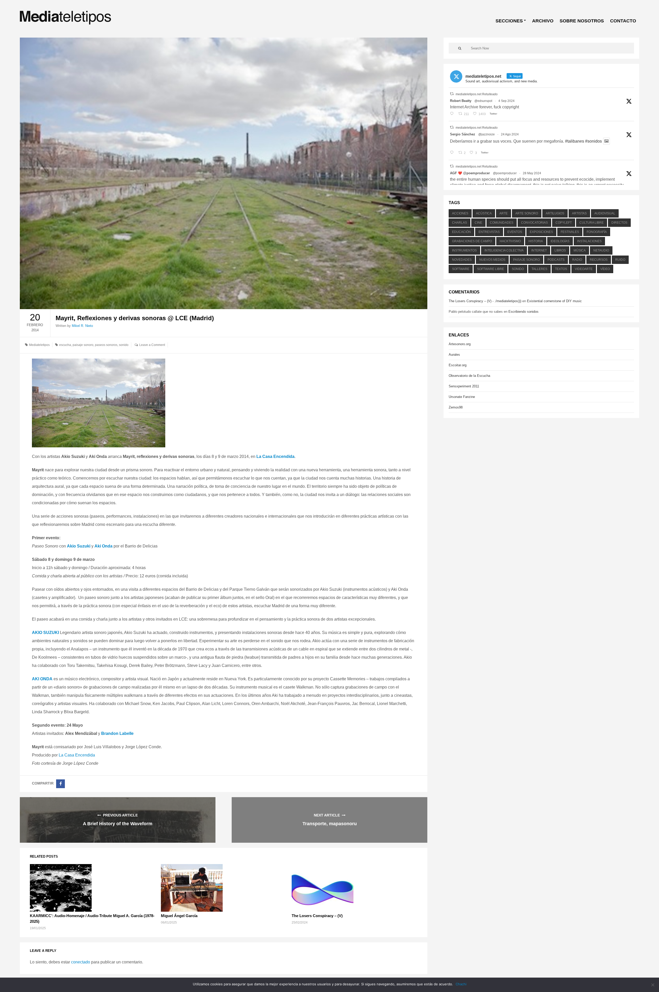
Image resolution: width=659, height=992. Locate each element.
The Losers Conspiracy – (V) (317, 915)
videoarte (584, 269)
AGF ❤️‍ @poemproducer (470, 173)
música (580, 250)
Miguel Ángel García (179, 915)
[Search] (460, 48)
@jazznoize (486, 134)
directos (619, 222)
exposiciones (541, 232)
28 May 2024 (532, 173)
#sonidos (593, 141)
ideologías (560, 241)
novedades (462, 260)
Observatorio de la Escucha (469, 376)
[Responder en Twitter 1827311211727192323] (453, 153)
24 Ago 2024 (510, 134)
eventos (514, 232)
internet (539, 250)
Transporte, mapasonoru (329, 823)
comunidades (501, 222)
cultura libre (591, 222)
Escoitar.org (457, 365)
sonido (123, 345)
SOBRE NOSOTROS (582, 20)
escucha (65, 345)
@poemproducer (505, 173)
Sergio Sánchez (462, 134)
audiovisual (604, 213)
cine (478, 222)
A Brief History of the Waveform (117, 823)
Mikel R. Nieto (82, 326)
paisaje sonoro (83, 345)
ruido (620, 260)
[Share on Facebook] (60, 783)
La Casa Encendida (275, 456)
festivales (570, 232)
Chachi (461, 984)
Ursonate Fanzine (462, 397)
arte (503, 213)
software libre (490, 269)
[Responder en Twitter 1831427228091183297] (453, 114)
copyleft (564, 222)
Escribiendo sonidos (523, 312)
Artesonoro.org (460, 344)
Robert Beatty (460, 101)
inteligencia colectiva (504, 250)
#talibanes (574, 141)
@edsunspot (483, 101)
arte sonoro (526, 213)
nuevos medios (492, 260)
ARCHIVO (542, 20)
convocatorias (534, 222)
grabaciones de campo (472, 241)
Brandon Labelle (117, 733)
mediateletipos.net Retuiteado (477, 94)
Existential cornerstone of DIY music (554, 301)
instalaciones (589, 241)
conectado (80, 962)
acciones (460, 213)
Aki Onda (103, 546)
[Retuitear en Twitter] (452, 94)
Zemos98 (456, 407)
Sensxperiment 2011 (464, 386)
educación (461, 232)
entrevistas (489, 232)
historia (535, 241)
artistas (579, 213)
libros (560, 250)
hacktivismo (510, 241)
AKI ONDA (42, 679)
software (460, 269)
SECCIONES (509, 20)
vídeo (605, 269)
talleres (539, 269)
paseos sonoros (106, 345)
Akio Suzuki (78, 546)
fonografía (597, 232)
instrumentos (464, 250)
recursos (599, 260)
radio (577, 260)
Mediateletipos (39, 345)
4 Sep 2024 (506, 101)
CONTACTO (623, 20)
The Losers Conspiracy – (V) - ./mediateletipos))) (485, 301)
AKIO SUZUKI (45, 632)
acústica (484, 213)
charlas (459, 222)
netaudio (601, 250)
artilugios (555, 213)
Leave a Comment (152, 345)
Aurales (454, 354)
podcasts (556, 260)
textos (561, 269)
